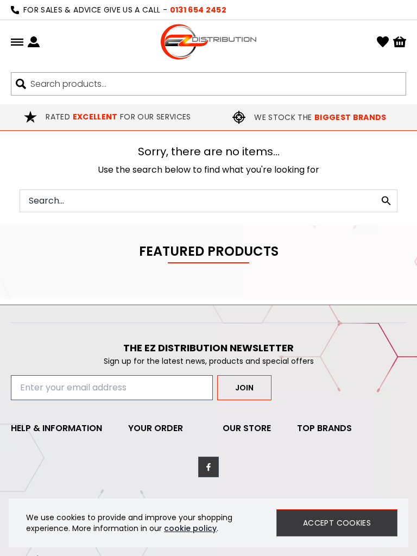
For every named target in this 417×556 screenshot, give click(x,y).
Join (244, 387)
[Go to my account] (34, 41)
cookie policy (190, 528)
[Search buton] (21, 84)
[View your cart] (399, 42)
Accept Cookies (337, 522)
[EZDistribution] (208, 42)
